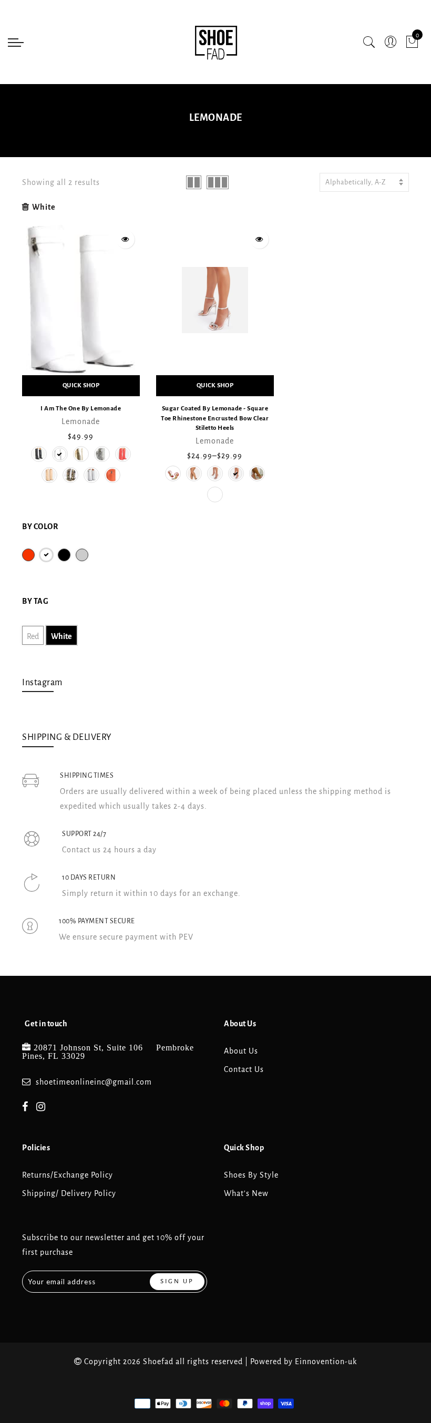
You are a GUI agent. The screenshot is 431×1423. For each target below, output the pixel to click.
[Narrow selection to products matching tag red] (28, 555)
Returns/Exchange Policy (67, 1175)
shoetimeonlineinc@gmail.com (94, 1082)
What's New (246, 1193)
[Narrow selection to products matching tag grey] (82, 555)
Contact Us (244, 1069)
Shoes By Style (251, 1175)
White (44, 207)
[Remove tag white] (46, 555)
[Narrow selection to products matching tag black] (64, 555)
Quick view (125, 239)
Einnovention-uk (326, 1361)
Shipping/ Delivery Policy (69, 1193)
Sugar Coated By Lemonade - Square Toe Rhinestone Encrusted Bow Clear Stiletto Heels (215, 418)
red (33, 636)
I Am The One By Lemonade (80, 408)
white (61, 636)
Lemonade (80, 421)
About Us (241, 1051)
